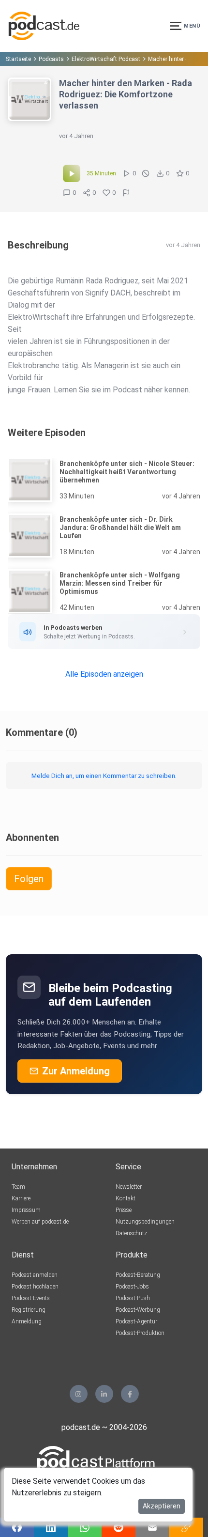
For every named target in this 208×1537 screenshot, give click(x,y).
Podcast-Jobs (132, 1286)
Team (18, 1186)
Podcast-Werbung (138, 1309)
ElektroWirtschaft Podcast (106, 59)
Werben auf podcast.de (40, 1221)
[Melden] (126, 193)
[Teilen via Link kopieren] (186, 1527)
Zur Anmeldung (76, 1071)
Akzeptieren (161, 1506)
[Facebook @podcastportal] (130, 1394)
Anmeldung (27, 1321)
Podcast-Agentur (136, 1321)
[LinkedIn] (104, 1394)
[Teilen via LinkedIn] (51, 1527)
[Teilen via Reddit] (118, 1527)
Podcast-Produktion (140, 1333)
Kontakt (125, 1198)
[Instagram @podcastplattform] (79, 1394)
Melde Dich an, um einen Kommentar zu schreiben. (104, 775)
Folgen (29, 879)
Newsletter (129, 1186)
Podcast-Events (31, 1298)
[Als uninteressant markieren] (145, 173)
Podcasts (51, 59)
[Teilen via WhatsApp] (85, 1527)
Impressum (26, 1210)
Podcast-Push (133, 1298)
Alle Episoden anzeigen (104, 674)
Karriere (21, 1198)
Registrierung (28, 1309)
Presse (124, 1210)
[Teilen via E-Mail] (152, 1527)
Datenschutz (131, 1233)
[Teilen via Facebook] (17, 1527)
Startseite (18, 59)
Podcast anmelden (35, 1275)
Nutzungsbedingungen (145, 1221)
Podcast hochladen (35, 1286)
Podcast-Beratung (138, 1275)
